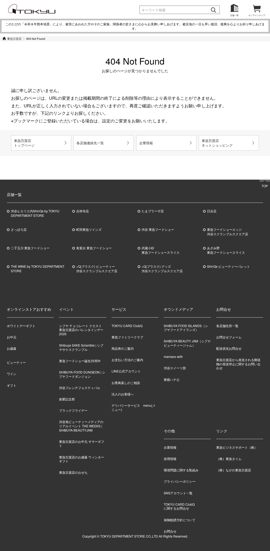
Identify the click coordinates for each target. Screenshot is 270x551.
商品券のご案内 (123, 348)
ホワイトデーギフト (21, 325)
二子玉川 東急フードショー (30, 248)
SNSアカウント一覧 (178, 492)
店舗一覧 (234, 15)
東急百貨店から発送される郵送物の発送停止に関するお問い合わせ (238, 363)
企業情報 (146, 142)
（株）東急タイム (229, 458)
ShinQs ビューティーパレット (228, 266)
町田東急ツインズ (89, 229)
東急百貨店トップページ (24, 143)
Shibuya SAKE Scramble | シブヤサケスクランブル (81, 347)
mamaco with (173, 356)
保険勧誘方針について (179, 519)
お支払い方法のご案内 (127, 359)
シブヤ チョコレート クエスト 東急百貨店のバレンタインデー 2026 (82, 329)
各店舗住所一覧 (227, 325)
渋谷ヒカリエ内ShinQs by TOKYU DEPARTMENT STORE (35, 213)
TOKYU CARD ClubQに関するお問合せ (179, 506)
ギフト (11, 385)
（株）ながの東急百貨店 (233, 470)
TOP (265, 186)
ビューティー (16, 362)
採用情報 (170, 458)
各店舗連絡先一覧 (90, 142)
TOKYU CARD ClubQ (127, 325)
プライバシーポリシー (179, 481)
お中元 (11, 337)
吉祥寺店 (82, 211)
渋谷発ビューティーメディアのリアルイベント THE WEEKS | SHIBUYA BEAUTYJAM (81, 425)
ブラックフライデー (73, 410)
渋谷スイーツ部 (175, 368)
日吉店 (211, 211)
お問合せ (170, 531)
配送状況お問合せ (229, 348)
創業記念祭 (67, 399)
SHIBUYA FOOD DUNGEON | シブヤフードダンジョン (82, 374)
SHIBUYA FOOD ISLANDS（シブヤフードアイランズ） (186, 327)
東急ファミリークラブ (127, 337)
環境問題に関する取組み (181, 470)
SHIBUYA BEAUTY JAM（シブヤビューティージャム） (187, 343)
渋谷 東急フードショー (158, 229)
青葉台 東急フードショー (94, 248)
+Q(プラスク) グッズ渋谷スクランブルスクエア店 (162, 268)
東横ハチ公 (172, 379)
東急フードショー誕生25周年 (80, 360)
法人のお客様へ (123, 394)
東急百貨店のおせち (73, 472)
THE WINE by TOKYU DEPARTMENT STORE (37, 268)
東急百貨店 (14, 38)
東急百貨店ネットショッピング (217, 143)
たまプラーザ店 (153, 211)
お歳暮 (11, 348)
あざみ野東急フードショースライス (226, 250)
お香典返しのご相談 (126, 382)
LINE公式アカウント (126, 371)
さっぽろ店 (19, 229)
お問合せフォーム (229, 337)
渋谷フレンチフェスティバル (79, 387)
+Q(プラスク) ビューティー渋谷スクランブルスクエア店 (96, 268)
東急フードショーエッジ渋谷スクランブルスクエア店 (227, 231)
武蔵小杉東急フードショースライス (161, 250)
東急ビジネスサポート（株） (236, 447)
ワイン (11, 373)
